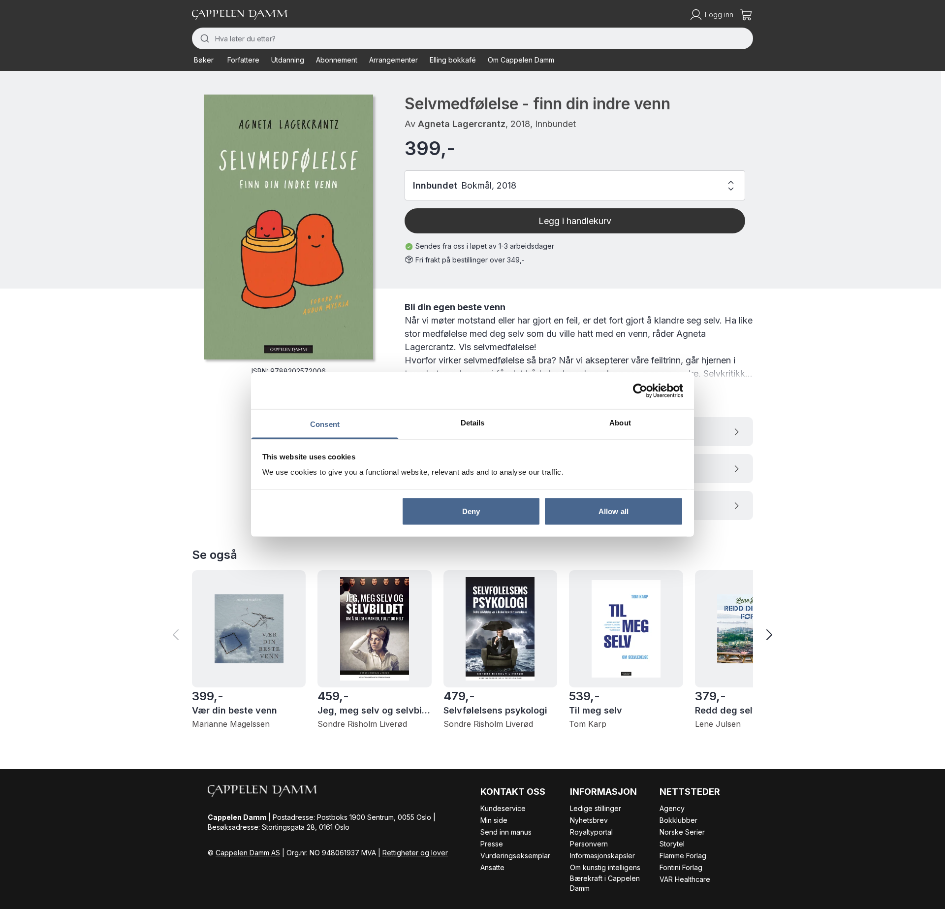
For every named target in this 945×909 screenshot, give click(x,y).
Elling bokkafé (453, 60)
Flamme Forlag (683, 855)
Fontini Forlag (681, 867)
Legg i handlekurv (574, 221)
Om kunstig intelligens (605, 867)
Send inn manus (506, 832)
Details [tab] (473, 423)
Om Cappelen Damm (521, 60)
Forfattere (243, 60)
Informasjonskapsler (602, 855)
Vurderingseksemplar (515, 855)
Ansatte (492, 867)
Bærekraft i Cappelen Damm (605, 883)
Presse (491, 844)
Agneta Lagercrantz (461, 124)
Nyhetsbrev (589, 820)
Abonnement (336, 60)
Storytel (672, 844)
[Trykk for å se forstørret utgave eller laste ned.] (288, 227)
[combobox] (472, 38)
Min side (493, 820)
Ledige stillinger (595, 808)
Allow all (613, 511)
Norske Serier (682, 832)
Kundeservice (503, 808)
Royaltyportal (591, 832)
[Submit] (203, 38)
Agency (672, 808)
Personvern (589, 844)
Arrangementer (393, 60)
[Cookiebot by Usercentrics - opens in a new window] (640, 390)
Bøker (204, 60)
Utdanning (287, 60)
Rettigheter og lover (415, 852)
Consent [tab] (325, 424)
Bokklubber (678, 820)
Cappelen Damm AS (248, 852)
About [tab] (620, 423)
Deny (471, 511)
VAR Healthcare (685, 879)
